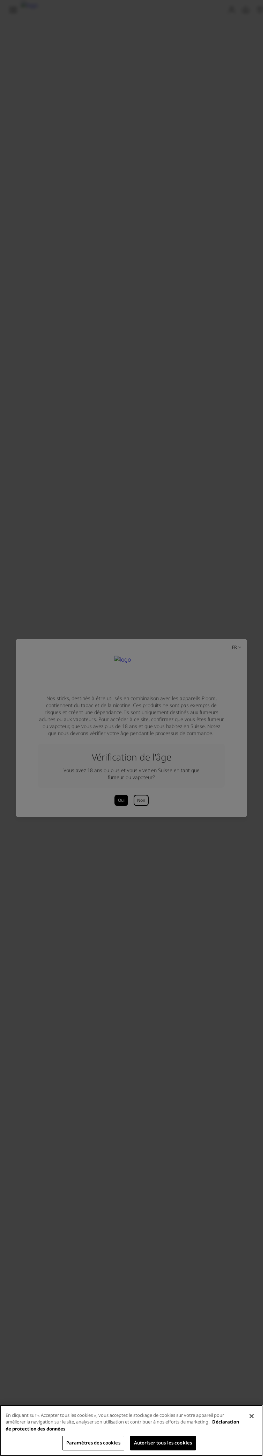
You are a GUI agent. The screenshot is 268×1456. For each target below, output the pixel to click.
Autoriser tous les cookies (163, 1443)
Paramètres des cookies (93, 1443)
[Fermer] (251, 1416)
